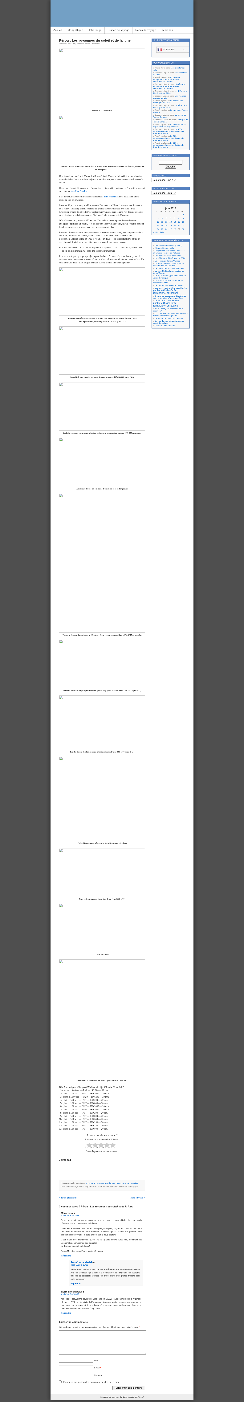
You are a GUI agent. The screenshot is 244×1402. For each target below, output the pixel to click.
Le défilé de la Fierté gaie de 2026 (170, 92)
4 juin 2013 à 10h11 (79, 1265)
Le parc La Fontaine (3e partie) (168, 285)
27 (170, 229)
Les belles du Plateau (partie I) (168, 245)
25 (162, 229)
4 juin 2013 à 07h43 (70, 1215)
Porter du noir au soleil (165, 326)
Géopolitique (75, 29)
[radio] (89, 1145)
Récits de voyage (145, 29)
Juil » (162, 232)
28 (175, 229)
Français (168, 49)
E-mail (97, 1368)
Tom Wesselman (111, 196)
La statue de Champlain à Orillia (169, 318)
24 (158, 229)
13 (170, 222)
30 (183, 229)
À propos (167, 29)
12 (166, 222)
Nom (97, 1360)
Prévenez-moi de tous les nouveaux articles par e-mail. (91, 1382)
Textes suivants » (137, 1197)
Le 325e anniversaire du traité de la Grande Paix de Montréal (168, 131)
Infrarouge (95, 29)
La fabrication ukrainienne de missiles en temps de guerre (170, 314)
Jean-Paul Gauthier (79, 191)
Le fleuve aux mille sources (166, 303)
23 (183, 226)
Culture (89, 1183)
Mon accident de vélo (164, 248)
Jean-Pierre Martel (81, 1262)
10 (158, 222)
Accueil (57, 29)
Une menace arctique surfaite (168, 255)
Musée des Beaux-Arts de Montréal (121, 1183)
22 (179, 226)
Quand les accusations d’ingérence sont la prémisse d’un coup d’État (169, 297)
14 (175, 222)
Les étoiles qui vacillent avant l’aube (170, 290)
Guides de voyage (118, 29)
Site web (98, 1375)
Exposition (99, 1183)
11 (162, 222)
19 (166, 226)
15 (179, 222)
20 (170, 226)
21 (175, 226)
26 (166, 229)
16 (183, 222)
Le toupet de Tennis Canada (167, 261)
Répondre (66, 1256)
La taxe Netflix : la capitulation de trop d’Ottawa (169, 125)
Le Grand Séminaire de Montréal (169, 268)
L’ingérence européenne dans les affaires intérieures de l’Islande (166, 79)
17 (158, 226)
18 (162, 226)
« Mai (155, 232)
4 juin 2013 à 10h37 (70, 1294)
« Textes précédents (68, 1197)
